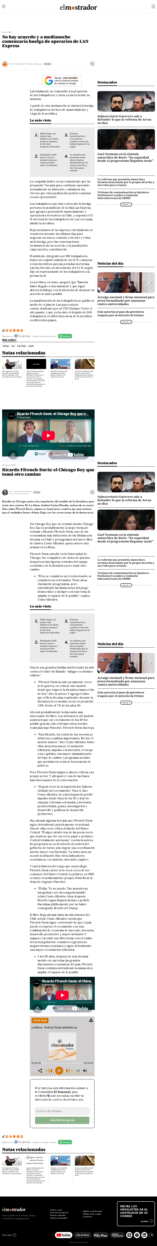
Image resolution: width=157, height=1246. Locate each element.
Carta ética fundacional (59, 1212)
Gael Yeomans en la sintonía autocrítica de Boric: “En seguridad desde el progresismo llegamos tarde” (125, 157)
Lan (13, 346)
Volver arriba (7, 1235)
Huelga (6, 346)
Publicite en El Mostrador (92, 1211)
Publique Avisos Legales (92, 1213)
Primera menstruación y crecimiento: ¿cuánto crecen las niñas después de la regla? (80, 140)
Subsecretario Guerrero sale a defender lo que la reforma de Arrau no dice (124, 119)
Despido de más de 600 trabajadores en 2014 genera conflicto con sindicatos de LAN (59, 374)
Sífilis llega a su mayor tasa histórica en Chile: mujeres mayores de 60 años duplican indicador (50, 140)
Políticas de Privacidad (58, 1217)
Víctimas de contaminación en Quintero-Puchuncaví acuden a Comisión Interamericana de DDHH (123, 195)
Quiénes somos (56, 1209)
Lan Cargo (21, 346)
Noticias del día (110, 263)
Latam (31, 346)
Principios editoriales (58, 1215)
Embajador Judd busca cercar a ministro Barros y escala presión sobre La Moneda (49, 160)
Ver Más (47, 63)
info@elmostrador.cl (22, 1218)
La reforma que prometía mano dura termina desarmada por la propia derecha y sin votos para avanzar (79, 162)
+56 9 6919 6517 (8, 1218)
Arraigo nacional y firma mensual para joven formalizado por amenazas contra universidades (126, 300)
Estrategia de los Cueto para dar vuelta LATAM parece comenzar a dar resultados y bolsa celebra (11, 374)
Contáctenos (87, 1216)
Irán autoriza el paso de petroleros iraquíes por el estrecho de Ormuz (120, 313)
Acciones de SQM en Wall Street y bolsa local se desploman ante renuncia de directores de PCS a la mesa (84, 375)
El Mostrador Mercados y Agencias (28, 63)
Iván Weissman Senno (23, 491)
